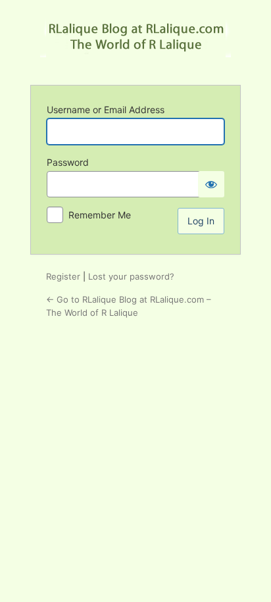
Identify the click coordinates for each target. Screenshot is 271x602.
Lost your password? (131, 276)
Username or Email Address (105, 109)
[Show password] (211, 184)
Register (63, 276)
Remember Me (99, 214)
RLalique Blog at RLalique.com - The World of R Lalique (135, 41)
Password (68, 162)
